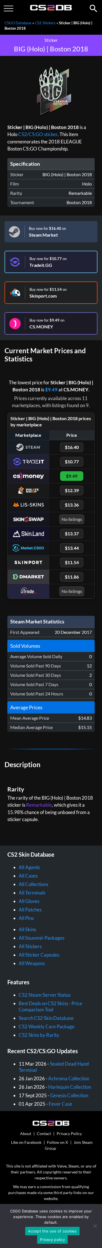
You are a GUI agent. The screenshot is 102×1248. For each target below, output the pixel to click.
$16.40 (72, 447)
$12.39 (72, 490)
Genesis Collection (69, 1095)
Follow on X (57, 1142)
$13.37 (72, 533)
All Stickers (30, 946)
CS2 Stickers (45, 23)
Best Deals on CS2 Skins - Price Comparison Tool (50, 1006)
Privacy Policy (69, 1133)
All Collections (33, 884)
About (25, 1133)
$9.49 (51, 389)
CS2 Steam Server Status (45, 995)
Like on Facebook (26, 1142)
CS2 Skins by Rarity (39, 1035)
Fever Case (60, 1104)
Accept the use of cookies (52, 1231)
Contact (44, 1133)
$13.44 (72, 548)
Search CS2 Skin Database (46, 1018)
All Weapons (32, 963)
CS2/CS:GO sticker (38, 134)
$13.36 (72, 504)
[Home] (51, 9)
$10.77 (72, 461)
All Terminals (32, 893)
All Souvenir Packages (41, 938)
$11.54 (72, 562)
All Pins (26, 918)
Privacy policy (52, 1239)
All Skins (27, 929)
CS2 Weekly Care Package (47, 1026)
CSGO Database (18, 23)
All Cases (28, 876)
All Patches (30, 910)
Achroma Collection (68, 1078)
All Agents (29, 867)
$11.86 (72, 576)
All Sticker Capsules (39, 955)
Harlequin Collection (69, 1087)
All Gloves (29, 901)
